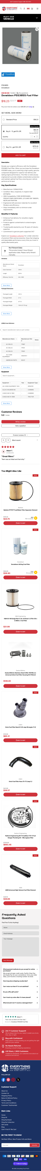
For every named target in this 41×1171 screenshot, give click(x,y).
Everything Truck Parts (23, 1168)
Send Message (7, 960)
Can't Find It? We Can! (8, 1129)
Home (3, 1115)
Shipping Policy (6, 1096)
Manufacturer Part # (26, 340)
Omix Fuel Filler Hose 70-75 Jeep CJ (20, 781)
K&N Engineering (20, 616)
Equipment (5, 383)
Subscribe (34, 1145)
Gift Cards (4, 1125)
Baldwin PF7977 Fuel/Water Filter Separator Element (20, 510)
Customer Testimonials (9, 1105)
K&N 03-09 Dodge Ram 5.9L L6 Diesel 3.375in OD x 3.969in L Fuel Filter (20, 619)
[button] (28, 8)
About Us (4, 1091)
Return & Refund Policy (9, 1098)
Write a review (20, 422)
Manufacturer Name (8, 339)
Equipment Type (33, 383)
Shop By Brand (6, 1120)
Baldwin (20, 507)
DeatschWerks (20, 670)
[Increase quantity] (37, 136)
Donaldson (20, 562)
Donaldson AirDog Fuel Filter (20, 564)
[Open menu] (37, 9)
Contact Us (5, 1093)
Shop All (4, 1117)
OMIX (20, 725)
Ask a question (20, 426)
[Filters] (8, 440)
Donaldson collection (17, 236)
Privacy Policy (6, 1100)
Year (22, 383)
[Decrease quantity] (32, 136)
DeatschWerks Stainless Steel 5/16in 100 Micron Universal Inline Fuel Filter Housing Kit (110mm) (20, 674)
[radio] (20, 120)
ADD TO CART (20, 155)
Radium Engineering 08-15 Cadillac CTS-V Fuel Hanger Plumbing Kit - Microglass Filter (20, 837)
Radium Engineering (20, 833)
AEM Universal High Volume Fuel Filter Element (20, 890)
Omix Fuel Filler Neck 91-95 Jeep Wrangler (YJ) (20, 727)
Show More (6, 285)
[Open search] (3, 440)
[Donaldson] (8, 74)
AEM (20, 887)
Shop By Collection (7, 1122)
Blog (2, 1127)
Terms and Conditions (8, 1103)
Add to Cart (21, 523)
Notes (37, 340)
